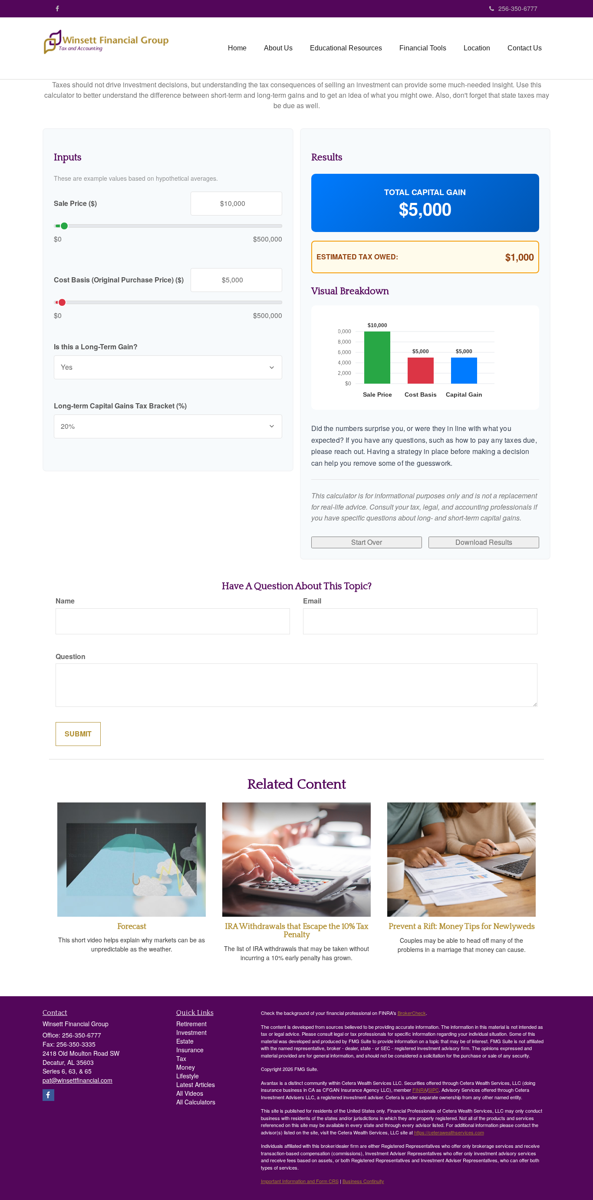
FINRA (419, 1089)
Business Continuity (363, 1180)
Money (185, 1067)
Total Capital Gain (425, 192)
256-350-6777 (517, 8)
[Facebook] (57, 8)
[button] (278, 48)
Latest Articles (195, 1084)
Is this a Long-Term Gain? (96, 346)
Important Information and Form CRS (300, 1180)
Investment (191, 1032)
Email (312, 601)
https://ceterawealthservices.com (449, 1132)
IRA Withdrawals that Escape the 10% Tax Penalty (296, 931)
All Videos (189, 1093)
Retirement (191, 1023)
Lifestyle (187, 1075)
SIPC (433, 1089)
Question (71, 656)
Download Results (483, 542)
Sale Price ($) (75, 203)
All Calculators (195, 1101)
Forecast (131, 926)
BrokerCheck (412, 1012)
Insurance (190, 1049)
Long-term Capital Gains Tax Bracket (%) (120, 406)
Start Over (366, 542)
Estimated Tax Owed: (357, 257)
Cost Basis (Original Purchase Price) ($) (119, 280)
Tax (181, 1058)
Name (65, 601)
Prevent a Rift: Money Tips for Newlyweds (462, 926)
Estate (185, 1041)
